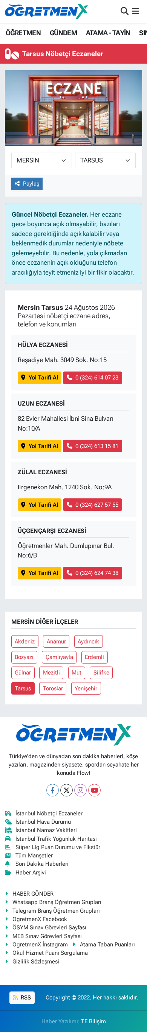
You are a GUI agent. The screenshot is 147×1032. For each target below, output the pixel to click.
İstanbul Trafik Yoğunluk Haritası (56, 838)
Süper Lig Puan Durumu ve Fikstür (57, 847)
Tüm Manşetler (34, 855)
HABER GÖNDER (33, 893)
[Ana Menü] (135, 11)
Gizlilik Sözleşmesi (35, 961)
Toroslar (53, 688)
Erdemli (94, 657)
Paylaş (31, 183)
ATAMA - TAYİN (108, 33)
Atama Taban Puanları (107, 944)
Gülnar (23, 672)
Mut (76, 672)
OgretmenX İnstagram (40, 944)
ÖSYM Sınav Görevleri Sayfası (49, 927)
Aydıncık (88, 641)
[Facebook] (52, 790)
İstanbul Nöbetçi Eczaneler (49, 813)
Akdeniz (25, 641)
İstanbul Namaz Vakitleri (46, 830)
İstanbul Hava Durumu (43, 821)
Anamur (56, 641)
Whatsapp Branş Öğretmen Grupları (56, 902)
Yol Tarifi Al (43, 377)
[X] (66, 790)
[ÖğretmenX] (46, 11)
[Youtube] (94, 790)
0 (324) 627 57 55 (96, 504)
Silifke (101, 672)
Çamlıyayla (59, 657)
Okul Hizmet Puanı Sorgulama (50, 952)
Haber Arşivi (30, 872)
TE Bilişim (93, 1021)
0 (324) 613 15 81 (96, 446)
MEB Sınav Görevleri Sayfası (47, 936)
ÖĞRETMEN (23, 33)
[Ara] (125, 11)
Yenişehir (86, 688)
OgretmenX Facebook (39, 919)
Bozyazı (24, 657)
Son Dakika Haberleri (42, 863)
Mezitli (51, 672)
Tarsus (23, 688)
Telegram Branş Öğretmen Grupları (56, 910)
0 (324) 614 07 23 (96, 377)
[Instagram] (80, 790)
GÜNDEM (63, 33)
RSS (25, 997)
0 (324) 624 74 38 (96, 573)
